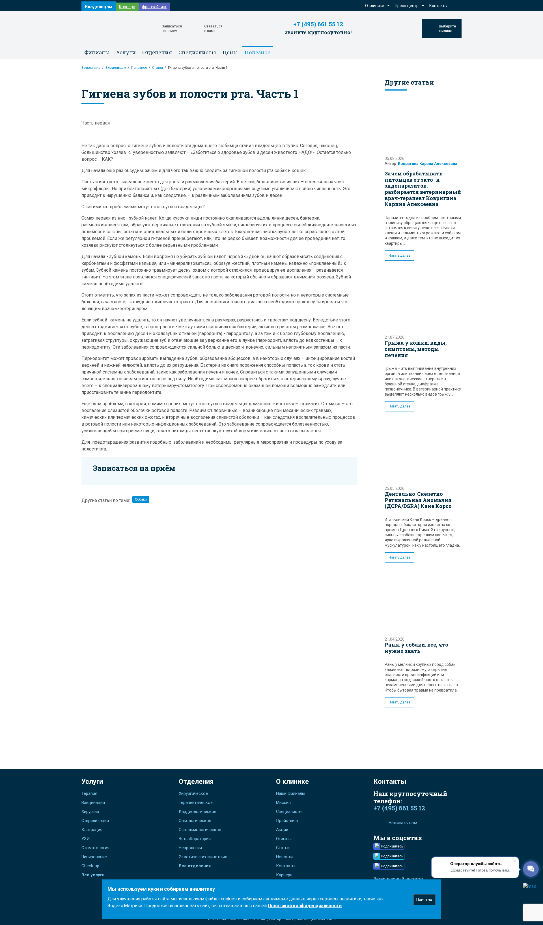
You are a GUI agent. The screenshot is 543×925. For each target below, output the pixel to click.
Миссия (283, 802)
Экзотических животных (203, 856)
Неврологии (190, 847)
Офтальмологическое (200, 829)
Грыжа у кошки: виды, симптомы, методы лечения (416, 348)
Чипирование (94, 856)
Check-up (90, 865)
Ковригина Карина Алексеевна (427, 163)
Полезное (139, 68)
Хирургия (90, 811)
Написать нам (402, 822)
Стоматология (95, 847)
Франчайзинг (154, 7)
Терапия (89, 793)
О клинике (292, 782)
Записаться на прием (172, 28)
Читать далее (399, 255)
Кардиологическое (197, 811)
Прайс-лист (287, 820)
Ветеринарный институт (398, 879)
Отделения (196, 782)
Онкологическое (195, 820)
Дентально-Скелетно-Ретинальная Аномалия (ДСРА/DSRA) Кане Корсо (418, 499)
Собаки (141, 499)
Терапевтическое (196, 802)
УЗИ (85, 838)
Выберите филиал (447, 28)
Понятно (424, 899)
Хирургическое (193, 793)
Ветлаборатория (195, 838)
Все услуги (93, 874)
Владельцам (98, 6)
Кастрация (91, 829)
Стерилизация (95, 820)
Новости (284, 856)
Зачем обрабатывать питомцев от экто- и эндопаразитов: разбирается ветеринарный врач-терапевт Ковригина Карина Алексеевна (423, 188)
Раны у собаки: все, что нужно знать (416, 647)
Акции (282, 829)
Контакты (438, 5)
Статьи (157, 68)
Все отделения (195, 865)
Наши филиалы (290, 793)
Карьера (127, 7)
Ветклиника (90, 68)
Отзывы (284, 838)
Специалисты (197, 52)
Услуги (92, 782)
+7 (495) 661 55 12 (318, 24)
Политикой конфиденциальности (305, 905)
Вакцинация (93, 802)
